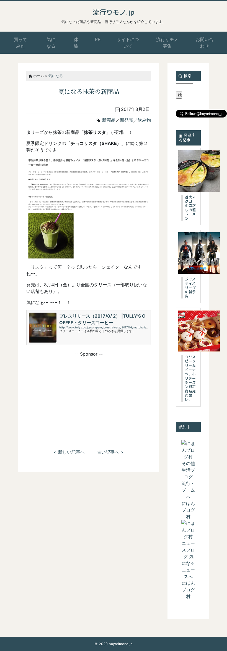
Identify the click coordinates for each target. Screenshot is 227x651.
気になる (51, 43)
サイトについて (128, 43)
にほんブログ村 (188, 510)
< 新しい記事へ (69, 452)
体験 (76, 43)
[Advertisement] (88, 396)
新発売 (126, 120)
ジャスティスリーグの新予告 (190, 287)
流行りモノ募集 (167, 43)
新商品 (108, 120)
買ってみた (20, 43)
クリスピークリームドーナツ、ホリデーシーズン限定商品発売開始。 (190, 378)
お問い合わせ (204, 43)
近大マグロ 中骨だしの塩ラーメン (190, 208)
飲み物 (144, 120)
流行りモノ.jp (114, 12)
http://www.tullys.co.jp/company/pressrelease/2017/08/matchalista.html (107, 327)
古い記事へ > (110, 452)
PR (97, 39)
